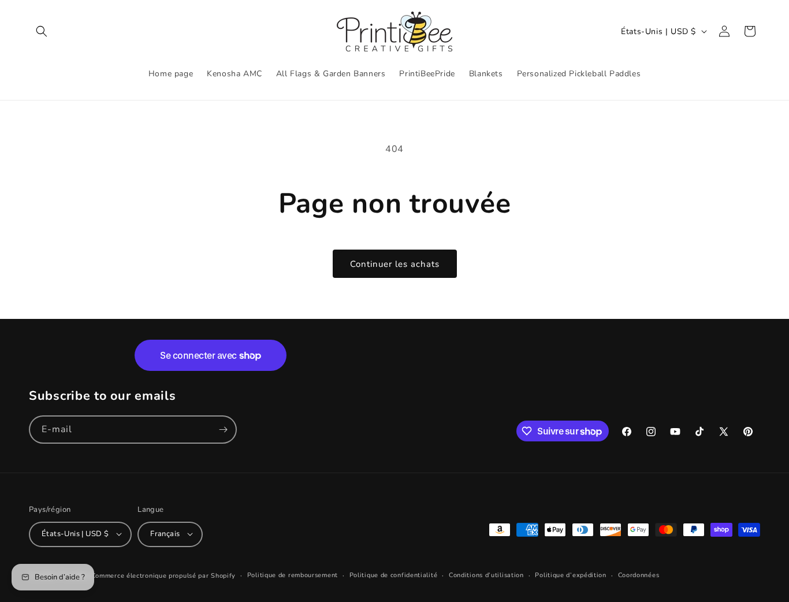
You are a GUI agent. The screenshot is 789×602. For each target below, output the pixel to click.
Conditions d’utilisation (486, 574)
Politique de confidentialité (393, 574)
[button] (41, 31)
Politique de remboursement (292, 574)
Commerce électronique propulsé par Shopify (163, 575)
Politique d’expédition (570, 574)
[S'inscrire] (223, 429)
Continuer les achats (395, 264)
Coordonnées (639, 574)
